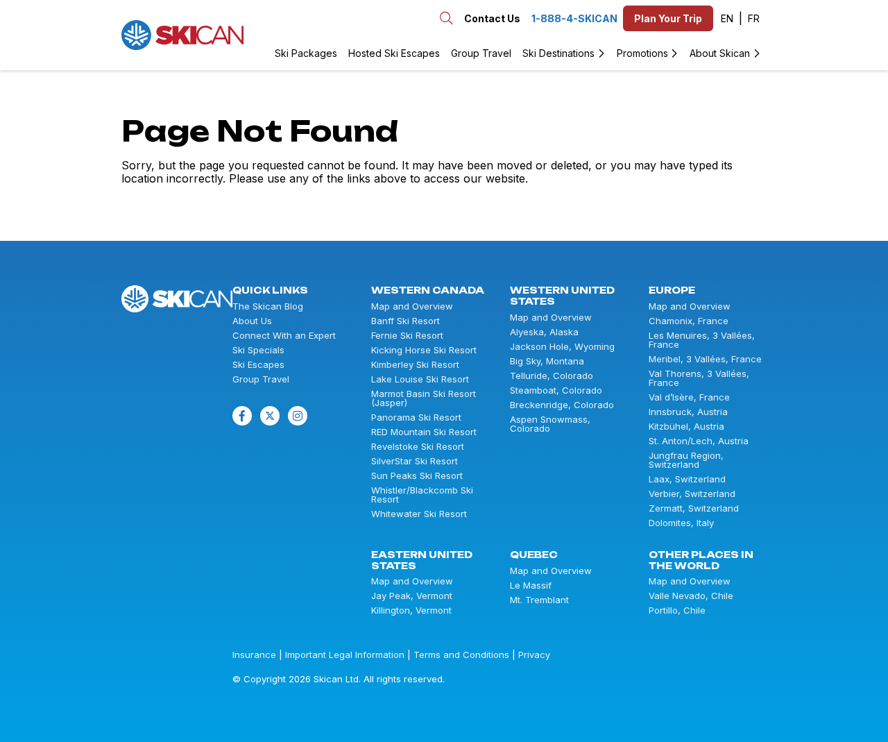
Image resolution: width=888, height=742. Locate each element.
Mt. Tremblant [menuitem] (539, 600)
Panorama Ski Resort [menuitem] (416, 417)
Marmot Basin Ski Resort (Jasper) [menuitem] (423, 398)
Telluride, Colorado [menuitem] (551, 375)
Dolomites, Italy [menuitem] (681, 523)
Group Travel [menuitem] (481, 53)
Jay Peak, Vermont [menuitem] (411, 595)
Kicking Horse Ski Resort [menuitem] (424, 350)
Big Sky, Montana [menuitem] (547, 361)
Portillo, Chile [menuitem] (677, 610)
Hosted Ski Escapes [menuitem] (394, 53)
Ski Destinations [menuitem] (558, 53)
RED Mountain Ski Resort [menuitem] (424, 432)
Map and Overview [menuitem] (412, 306)
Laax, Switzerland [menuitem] (687, 479)
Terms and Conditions (461, 654)
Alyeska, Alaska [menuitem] (544, 332)
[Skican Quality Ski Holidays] (182, 35)
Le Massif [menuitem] (531, 585)
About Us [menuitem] (252, 321)
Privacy (534, 654)
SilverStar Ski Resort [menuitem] (414, 461)
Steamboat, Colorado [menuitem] (556, 390)
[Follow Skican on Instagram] (297, 415)
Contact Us (492, 18)
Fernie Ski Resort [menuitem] (407, 335)
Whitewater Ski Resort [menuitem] (419, 513)
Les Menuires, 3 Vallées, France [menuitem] (702, 340)
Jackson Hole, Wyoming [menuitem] (562, 346)
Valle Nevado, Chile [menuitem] (691, 595)
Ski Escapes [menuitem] (258, 364)
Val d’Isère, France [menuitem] (689, 397)
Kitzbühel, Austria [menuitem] (686, 426)
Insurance (254, 654)
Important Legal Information (344, 654)
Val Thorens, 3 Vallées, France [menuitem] (699, 378)
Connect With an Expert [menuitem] (284, 335)
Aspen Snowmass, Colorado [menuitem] (550, 424)
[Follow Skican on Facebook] (242, 415)
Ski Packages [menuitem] (306, 53)
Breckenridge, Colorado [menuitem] (562, 405)
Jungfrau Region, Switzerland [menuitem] (686, 460)
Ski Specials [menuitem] (258, 350)
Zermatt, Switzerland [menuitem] (694, 508)
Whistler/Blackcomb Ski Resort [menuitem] (422, 495)
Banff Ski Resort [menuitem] (405, 321)
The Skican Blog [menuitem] (267, 306)
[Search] (262, 35)
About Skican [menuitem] (720, 53)
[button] (731, 18)
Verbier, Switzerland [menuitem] (692, 493)
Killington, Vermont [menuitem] (411, 610)
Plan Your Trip (668, 18)
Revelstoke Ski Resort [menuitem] (417, 446)
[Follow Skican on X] (270, 415)
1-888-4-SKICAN (574, 18)
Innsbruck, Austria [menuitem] (688, 411)
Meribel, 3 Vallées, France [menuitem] (705, 359)
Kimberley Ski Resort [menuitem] (415, 364)
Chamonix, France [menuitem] (688, 321)
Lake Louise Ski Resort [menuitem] (420, 379)
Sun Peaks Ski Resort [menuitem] (417, 475)
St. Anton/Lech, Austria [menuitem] (699, 441)
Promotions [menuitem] (642, 53)
